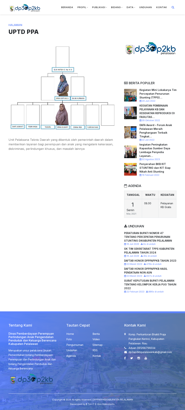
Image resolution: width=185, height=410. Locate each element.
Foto (69, 339)
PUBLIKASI (98, 7)
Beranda (67, 7)
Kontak (96, 356)
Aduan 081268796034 (142, 347)
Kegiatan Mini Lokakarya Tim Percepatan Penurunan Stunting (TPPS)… (158, 93)
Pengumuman (74, 345)
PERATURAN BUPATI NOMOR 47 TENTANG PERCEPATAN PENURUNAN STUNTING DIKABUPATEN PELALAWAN (148, 237)
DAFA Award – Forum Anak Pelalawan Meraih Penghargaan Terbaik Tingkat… (155, 131)
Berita (96, 334)
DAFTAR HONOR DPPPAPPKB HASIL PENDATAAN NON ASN (145, 270)
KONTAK (161, 7)
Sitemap (97, 345)
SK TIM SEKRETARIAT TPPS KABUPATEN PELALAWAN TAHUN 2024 (149, 250)
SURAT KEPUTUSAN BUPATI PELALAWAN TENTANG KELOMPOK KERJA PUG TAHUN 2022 (150, 284)
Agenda (71, 356)
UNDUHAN (145, 7)
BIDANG (116, 7)
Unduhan (71, 350)
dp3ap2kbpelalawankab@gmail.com (150, 352)
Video (96, 339)
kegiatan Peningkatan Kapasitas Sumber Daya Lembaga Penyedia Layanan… (154, 150)
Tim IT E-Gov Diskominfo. (101, 404)
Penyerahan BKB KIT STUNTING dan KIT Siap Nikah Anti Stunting (155, 167)
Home (70, 334)
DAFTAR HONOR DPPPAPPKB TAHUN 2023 (150, 260)
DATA (130, 7)
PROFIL (82, 7)
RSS (95, 350)
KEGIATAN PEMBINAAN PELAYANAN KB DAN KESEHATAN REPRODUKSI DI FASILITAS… (157, 111)
